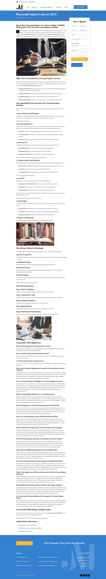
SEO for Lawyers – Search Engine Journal (28, 525)
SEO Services (27, 121)
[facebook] (81, 575)
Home (17, 17)
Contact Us (32, 282)
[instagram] (86, 575)
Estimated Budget (75, 43)
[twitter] (84, 575)
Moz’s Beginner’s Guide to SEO (26, 531)
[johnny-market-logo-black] (19, 5)
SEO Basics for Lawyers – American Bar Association (30, 528)
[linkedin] (89, 575)
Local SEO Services (26, 198)
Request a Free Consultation (40, 518)
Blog (24, 175)
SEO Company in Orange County (39, 157)
